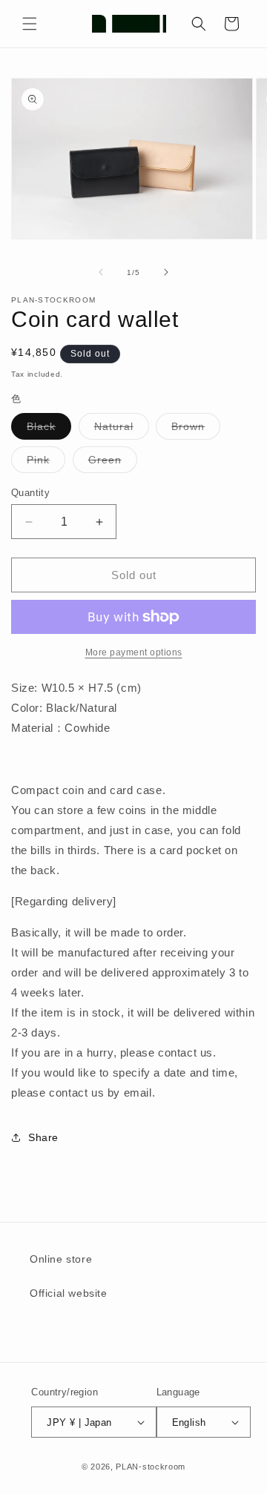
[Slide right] (166, 272)
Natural (121, 430)
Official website (69, 1293)
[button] (29, 23)
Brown (195, 430)
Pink (46, 463)
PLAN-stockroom (150, 1466)
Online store (61, 1259)
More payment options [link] (133, 652)
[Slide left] (101, 272)
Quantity (30, 492)
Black (49, 430)
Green (112, 463)
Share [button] (43, 1137)
